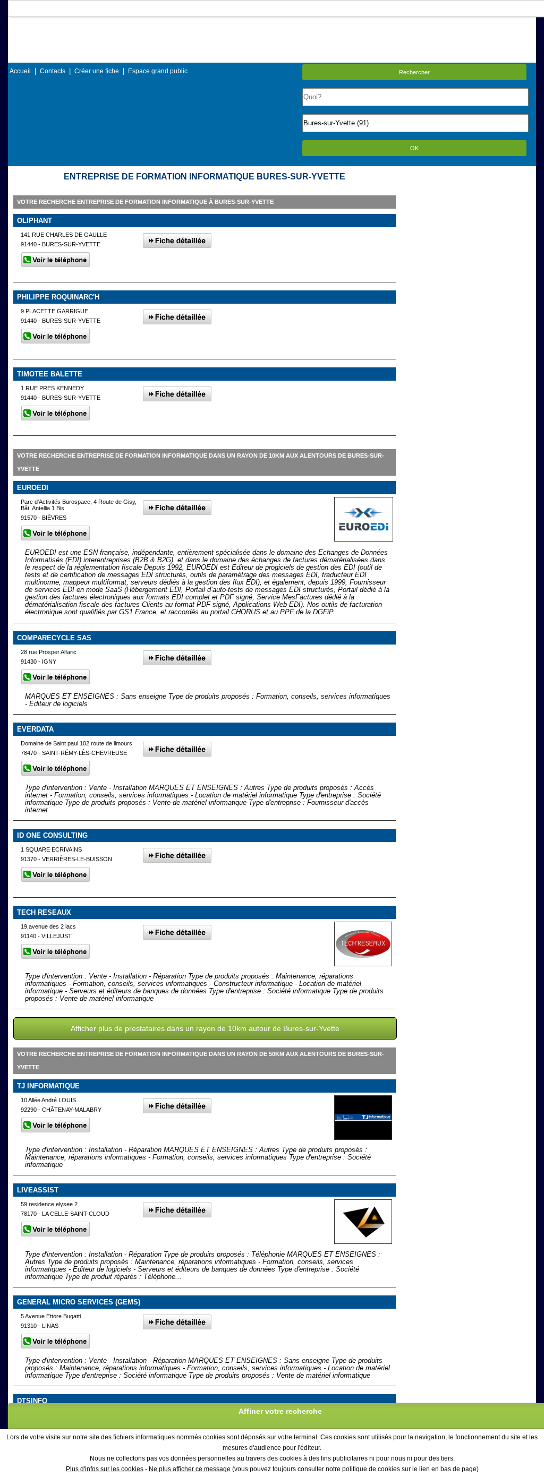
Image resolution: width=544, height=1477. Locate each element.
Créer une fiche (96, 71)
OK (414, 148)
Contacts (52, 71)
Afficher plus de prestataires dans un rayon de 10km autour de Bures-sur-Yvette (205, 1028)
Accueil (20, 71)
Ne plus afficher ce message (190, 1469)
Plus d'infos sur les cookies (104, 1469)
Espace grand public (158, 71)
